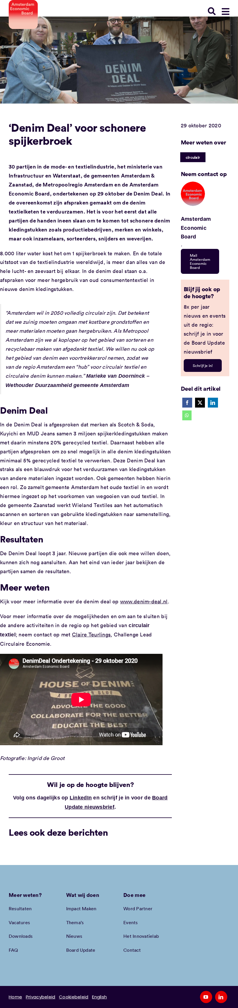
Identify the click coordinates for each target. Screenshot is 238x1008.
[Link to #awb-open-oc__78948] (225, 11)
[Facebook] (187, 402)
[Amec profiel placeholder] (193, 184)
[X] (200, 402)
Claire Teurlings (91, 634)
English (99, 997)
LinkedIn (81, 798)
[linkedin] (221, 997)
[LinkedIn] (212, 402)
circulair (193, 157)
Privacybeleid (40, 997)
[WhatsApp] (187, 415)
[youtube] (206, 997)
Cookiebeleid (73, 997)
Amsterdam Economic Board (196, 228)
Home (15, 997)
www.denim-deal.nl (144, 601)
